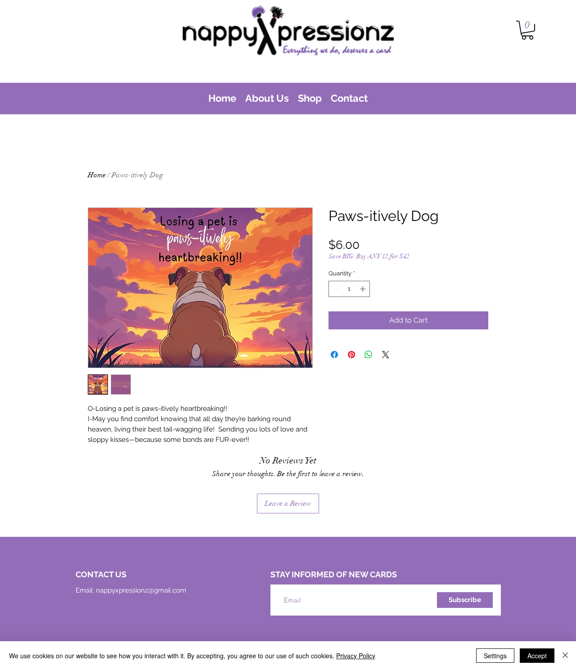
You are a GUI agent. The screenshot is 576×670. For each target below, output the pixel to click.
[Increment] (363, 289)
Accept (537, 655)
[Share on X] (385, 354)
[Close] (565, 655)
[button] (527, 30)
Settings (495, 655)
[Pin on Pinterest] (351, 354)
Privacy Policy (355, 655)
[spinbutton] (349, 289)
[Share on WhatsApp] (368, 354)
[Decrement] (335, 289)
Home (97, 175)
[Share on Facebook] (334, 354)
